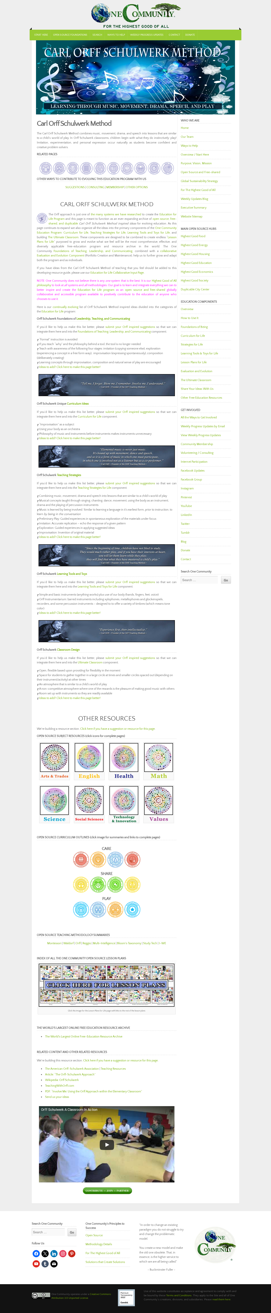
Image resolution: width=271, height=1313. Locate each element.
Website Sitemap (192, 216)
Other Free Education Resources (201, 398)
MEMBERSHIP (115, 187)
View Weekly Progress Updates (201, 435)
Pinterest (186, 497)
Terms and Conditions (179, 1295)
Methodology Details (99, 1244)
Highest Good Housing (195, 254)
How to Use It (189, 318)
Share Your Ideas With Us (197, 389)
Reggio (87, 943)
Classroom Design (68, 650)
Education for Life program (96, 290)
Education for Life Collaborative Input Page (117, 272)
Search (97, 34)
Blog (183, 541)
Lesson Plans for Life (194, 362)
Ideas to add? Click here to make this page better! (70, 367)
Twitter (185, 524)
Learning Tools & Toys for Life (199, 353)
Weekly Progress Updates (146, 34)
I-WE (162, 943)
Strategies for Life (192, 344)
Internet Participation (194, 462)
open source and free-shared (145, 290)
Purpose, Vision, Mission (196, 163)
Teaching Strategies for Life (108, 232)
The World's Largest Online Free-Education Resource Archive (83, 1036)
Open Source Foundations (70, 34)
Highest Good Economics (197, 272)
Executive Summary (193, 207)
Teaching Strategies (69, 475)
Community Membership (197, 444)
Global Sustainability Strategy (199, 181)
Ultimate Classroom (90, 662)
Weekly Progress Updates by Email (203, 426)
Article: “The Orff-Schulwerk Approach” (70, 1074)
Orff (78, 943)
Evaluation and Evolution (196, 371)
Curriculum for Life (76, 232)
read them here (221, 1299)
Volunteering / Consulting (197, 453)
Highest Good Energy (194, 245)
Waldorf (68, 943)
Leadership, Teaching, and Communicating (103, 318)
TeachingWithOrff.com (59, 1085)
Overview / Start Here (195, 154)
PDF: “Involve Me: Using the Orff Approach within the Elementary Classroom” (93, 1091)
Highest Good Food (193, 236)
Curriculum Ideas (78, 403)
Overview (187, 309)
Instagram (187, 488)
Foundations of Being (194, 327)
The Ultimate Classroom (63, 237)
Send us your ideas (57, 1097)
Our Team (187, 137)
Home (185, 128)
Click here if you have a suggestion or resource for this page (117, 729)
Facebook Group (191, 479)
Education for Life (52, 311)
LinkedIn (186, 515)
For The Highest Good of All (198, 190)
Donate (190, 34)
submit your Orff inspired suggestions (130, 327)
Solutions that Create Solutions (105, 1262)
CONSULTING (95, 187)
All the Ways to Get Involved (199, 417)
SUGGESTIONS (75, 187)
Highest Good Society (194, 280)
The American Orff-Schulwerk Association (72, 1069)
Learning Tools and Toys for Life (148, 232)
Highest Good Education (196, 263)
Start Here (41, 34)
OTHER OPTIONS (137, 187)
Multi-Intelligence (104, 943)
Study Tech (150, 943)
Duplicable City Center (195, 289)
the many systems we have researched (116, 214)
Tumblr (185, 533)
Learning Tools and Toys (72, 574)
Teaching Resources (113, 1069)
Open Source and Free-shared (200, 172)
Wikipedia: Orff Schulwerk (62, 1080)
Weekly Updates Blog (194, 199)
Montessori (54, 943)
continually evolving (65, 307)
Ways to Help (116, 34)
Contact (174, 34)
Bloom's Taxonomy (129, 943)
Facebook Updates (193, 470)
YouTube (186, 506)
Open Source (94, 1235)
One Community (135, 15)
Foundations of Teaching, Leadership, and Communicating (93, 251)
